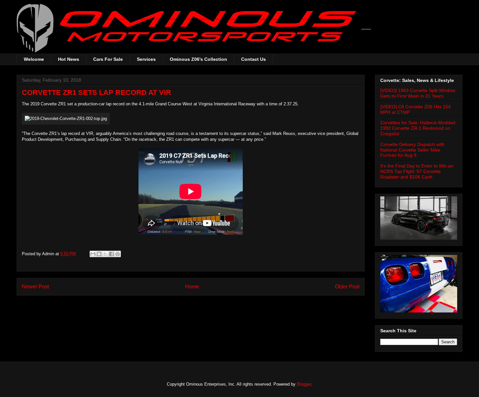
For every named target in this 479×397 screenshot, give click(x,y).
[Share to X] (105, 254)
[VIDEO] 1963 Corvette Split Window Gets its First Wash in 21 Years (417, 93)
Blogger (304, 384)
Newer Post (35, 286)
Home (192, 286)
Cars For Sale (108, 59)
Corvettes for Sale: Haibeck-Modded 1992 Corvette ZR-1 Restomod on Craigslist (417, 128)
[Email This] (93, 254)
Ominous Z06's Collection (198, 59)
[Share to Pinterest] (117, 254)
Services (146, 59)
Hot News (68, 59)
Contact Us (253, 59)
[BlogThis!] (99, 254)
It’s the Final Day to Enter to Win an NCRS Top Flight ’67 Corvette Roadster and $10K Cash (416, 171)
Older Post (347, 286)
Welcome (34, 59)
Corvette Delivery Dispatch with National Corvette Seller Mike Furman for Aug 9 (412, 150)
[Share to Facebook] (111, 254)
